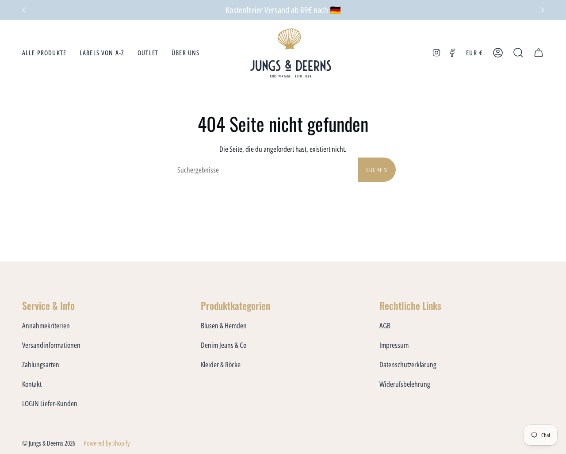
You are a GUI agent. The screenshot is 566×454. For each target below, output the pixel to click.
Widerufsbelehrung (404, 384)
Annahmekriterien (46, 325)
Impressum (394, 345)
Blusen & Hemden (224, 325)
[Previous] (24, 10)
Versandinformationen (51, 345)
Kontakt (32, 384)
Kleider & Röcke (221, 364)
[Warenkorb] (538, 53)
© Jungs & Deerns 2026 (48, 443)
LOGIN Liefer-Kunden (49, 403)
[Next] (541, 10)
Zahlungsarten (40, 364)
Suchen (376, 169)
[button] (44, 53)
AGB (384, 325)
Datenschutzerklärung (407, 364)
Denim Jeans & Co (223, 345)
